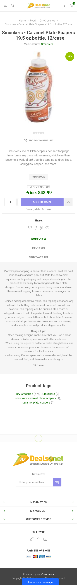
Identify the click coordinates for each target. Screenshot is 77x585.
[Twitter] (32, 539)
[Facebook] (38, 539)
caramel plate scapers (36, 402)
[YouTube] (45, 539)
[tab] (38, 239)
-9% (70, 56)
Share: (38, 220)
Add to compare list (41, 140)
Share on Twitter (30, 228)
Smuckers (47, 44)
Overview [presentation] (38, 239)
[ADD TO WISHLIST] (68, 202)
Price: (31, 192)
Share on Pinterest (41, 228)
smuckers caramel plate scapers (35, 398)
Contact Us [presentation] (38, 257)
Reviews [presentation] (38, 248)
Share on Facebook (36, 228)
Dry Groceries (24, 394)
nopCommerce (45, 574)
